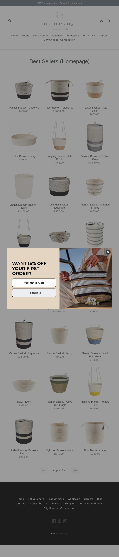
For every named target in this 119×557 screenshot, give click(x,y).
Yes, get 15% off (34, 282)
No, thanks (34, 292)
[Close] (108, 252)
